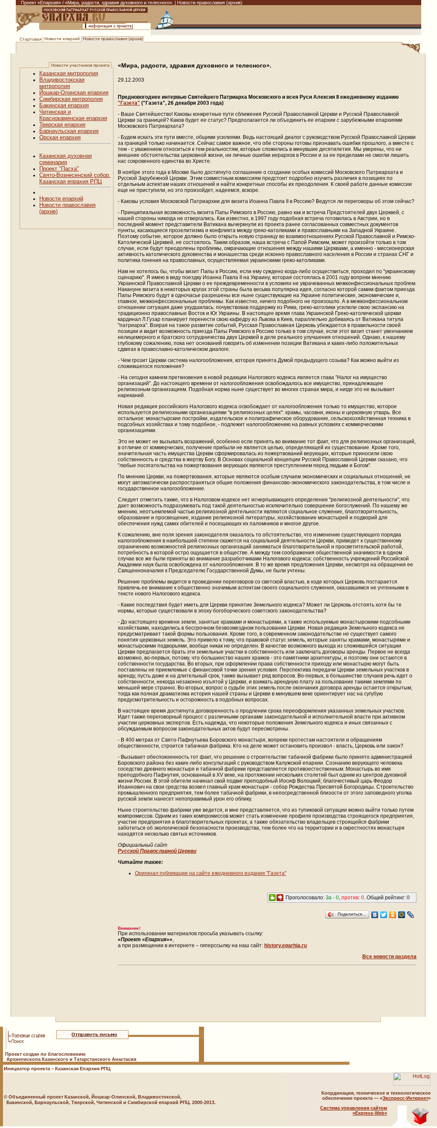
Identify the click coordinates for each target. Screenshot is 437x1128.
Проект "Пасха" (59, 168)
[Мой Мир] (401, 914)
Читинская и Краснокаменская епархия (73, 115)
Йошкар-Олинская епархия (73, 92)
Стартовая (30, 39)
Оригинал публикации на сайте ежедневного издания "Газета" (210, 873)
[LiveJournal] (410, 914)
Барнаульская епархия (69, 131)
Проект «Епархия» (41, 2)
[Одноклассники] (392, 914)
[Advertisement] (175, 1005)
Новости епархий (62, 38)
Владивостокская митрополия (61, 83)
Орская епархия (60, 137)
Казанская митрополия (68, 73)
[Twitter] (383, 914)
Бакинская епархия (64, 105)
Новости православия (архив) (113, 38)
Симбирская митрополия (71, 99)
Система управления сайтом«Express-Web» (353, 1110)
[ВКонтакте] (374, 914)
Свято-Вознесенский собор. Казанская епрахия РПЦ (75, 178)
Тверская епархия (62, 124)
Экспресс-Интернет (405, 1098)
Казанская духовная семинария (65, 159)
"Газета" (129, 103)
